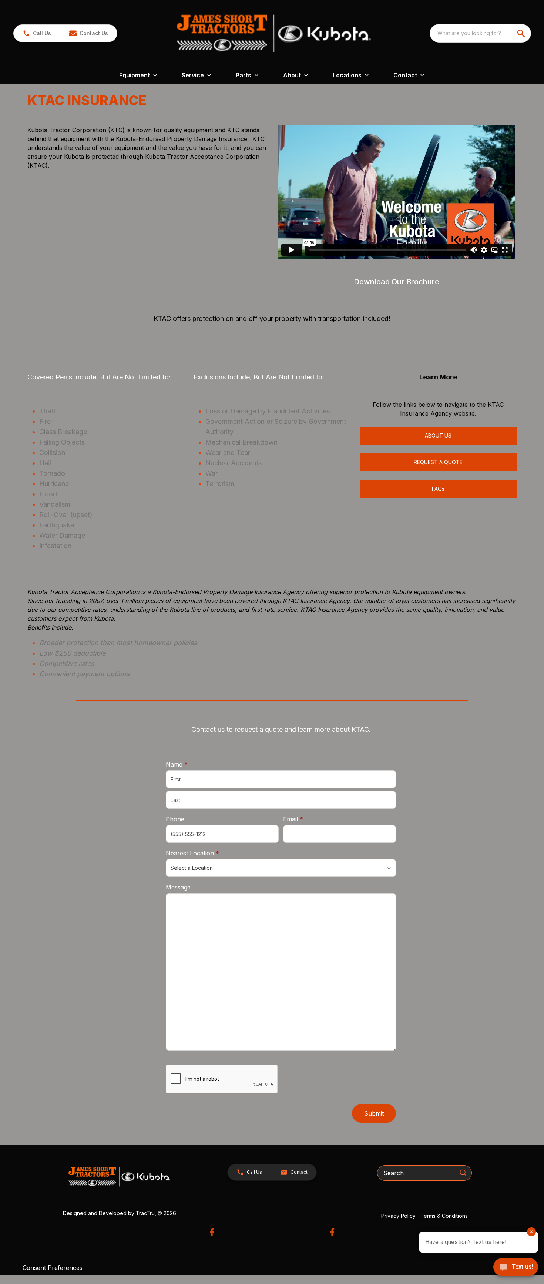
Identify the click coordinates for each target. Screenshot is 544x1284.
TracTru (145, 1213)
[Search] (463, 1172)
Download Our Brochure (396, 281)
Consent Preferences (53, 1267)
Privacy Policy (398, 1216)
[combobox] (480, 33)
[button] (37, 33)
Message (178, 887)
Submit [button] (374, 1113)
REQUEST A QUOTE (438, 462)
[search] (522, 33)
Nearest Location (204, 853)
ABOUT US (438, 435)
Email (304, 819)
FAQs (438, 489)
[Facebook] (211, 1232)
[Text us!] (515, 1268)
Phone (175, 819)
